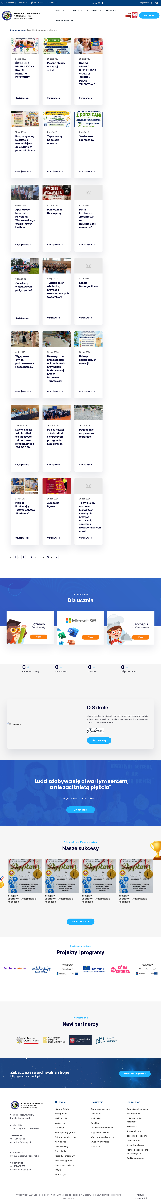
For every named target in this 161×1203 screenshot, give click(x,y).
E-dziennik (149, 15)
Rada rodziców (134, 1131)
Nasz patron (61, 1113)
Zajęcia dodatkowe (100, 1132)
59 (48, 557)
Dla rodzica (92, 10)
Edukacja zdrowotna (63, 20)
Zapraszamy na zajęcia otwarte (55, 140)
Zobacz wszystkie (80, 921)
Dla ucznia (74, 10)
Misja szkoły (80, 809)
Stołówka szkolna (135, 1145)
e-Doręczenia (133, 1113)
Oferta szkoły (61, 1146)
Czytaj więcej (22, 98)
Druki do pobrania (135, 1158)
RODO (58, 1169)
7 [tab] (92, 983)
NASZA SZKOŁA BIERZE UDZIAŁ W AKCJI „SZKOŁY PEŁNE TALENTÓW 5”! (88, 74)
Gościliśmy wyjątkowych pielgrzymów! (23, 287)
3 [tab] (78, 911)
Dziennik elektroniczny (138, 1109)
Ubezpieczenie (134, 1140)
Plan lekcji (95, 1113)
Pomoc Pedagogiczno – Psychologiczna (138, 1151)
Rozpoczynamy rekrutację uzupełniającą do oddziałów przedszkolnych (25, 143)
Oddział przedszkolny (65, 1137)
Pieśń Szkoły (61, 1118)
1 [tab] (71, 911)
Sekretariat (111, 10)
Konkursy (95, 1146)
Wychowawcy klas (100, 1141)
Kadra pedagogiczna (65, 1132)
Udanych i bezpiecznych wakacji (87, 360)
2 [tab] (75, 911)
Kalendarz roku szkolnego (134, 1120)
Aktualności (60, 1141)
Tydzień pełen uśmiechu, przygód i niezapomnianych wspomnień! (58, 289)
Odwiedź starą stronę (135, 1073)
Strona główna (17, 30)
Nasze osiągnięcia (63, 1160)
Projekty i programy (65, 1155)
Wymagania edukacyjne (102, 1137)
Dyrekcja (59, 1127)
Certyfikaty (60, 1151)
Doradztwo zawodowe (102, 1127)
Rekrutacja (132, 1126)
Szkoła (57, 10)
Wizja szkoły (61, 1123)
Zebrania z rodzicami (137, 1135)
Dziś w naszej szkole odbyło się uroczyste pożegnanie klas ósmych (55, 436)
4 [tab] (82, 911)
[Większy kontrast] (103, 3)
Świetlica (95, 1123)
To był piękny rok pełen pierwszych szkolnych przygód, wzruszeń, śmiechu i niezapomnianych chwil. (90, 517)
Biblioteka (95, 1118)
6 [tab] (90, 911)
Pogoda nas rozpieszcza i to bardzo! (87, 433)
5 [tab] (86, 911)
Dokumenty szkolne (64, 1165)
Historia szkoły (99, 740)
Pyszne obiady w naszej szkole (56, 67)
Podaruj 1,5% (61, 1174)
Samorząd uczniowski (101, 1109)
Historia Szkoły (62, 1109)
